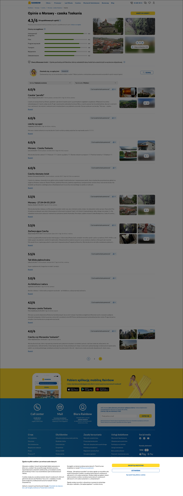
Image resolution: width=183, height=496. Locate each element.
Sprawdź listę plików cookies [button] (135, 475)
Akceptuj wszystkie (136, 465)
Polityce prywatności (87, 468)
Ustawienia (139, 471)
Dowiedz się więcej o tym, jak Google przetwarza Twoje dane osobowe (42, 487)
